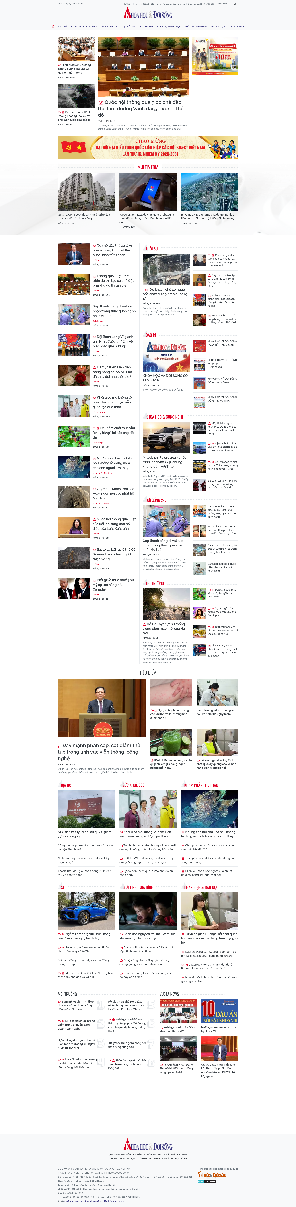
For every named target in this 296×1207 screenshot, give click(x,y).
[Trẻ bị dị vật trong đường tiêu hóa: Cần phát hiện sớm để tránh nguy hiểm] (199, 531)
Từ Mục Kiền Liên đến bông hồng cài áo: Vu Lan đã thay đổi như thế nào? (112, 372)
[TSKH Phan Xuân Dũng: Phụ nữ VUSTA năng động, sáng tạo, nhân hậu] (178, 1048)
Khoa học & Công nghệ (84, 26)
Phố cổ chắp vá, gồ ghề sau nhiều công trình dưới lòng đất (127, 1064)
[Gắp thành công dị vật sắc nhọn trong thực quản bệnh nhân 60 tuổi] (74, 314)
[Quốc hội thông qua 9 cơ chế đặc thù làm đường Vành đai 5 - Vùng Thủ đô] (143, 67)
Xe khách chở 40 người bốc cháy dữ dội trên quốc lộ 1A (165, 293)
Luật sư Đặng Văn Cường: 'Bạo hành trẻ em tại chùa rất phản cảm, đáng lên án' (209, 953)
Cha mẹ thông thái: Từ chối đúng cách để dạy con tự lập (146, 975)
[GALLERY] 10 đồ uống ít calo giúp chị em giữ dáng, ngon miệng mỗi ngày (171, 763)
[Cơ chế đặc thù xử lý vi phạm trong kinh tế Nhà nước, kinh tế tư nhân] (74, 254)
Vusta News (169, 994)
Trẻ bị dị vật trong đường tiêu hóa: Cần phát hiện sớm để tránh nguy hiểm (222, 530)
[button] (225, 994)
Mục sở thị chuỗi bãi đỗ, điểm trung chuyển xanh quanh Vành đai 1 (77, 1024)
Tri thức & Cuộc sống (212, 1174)
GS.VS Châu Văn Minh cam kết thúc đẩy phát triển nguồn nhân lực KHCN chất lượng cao (218, 1070)
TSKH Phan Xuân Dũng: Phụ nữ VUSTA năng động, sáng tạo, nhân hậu (177, 1068)
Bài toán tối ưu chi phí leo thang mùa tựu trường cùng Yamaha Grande (222, 484)
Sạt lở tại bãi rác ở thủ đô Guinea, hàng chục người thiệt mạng (114, 554)
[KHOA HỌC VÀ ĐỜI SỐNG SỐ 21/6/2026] (166, 356)
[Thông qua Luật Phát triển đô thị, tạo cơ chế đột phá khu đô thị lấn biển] (74, 284)
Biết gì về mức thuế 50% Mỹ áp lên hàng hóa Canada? (113, 584)
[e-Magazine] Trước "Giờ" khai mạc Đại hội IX (177, 1029)
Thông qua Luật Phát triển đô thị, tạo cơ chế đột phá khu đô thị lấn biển (113, 280)
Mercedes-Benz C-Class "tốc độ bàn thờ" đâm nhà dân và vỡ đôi (85, 975)
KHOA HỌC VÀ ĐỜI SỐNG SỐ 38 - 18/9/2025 (222, 399)
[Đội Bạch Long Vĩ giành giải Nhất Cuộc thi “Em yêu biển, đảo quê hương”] (74, 345)
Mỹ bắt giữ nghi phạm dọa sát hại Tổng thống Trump (83, 962)
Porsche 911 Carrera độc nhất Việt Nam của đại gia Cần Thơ (84, 949)
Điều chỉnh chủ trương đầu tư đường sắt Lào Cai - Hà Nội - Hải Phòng (75, 68)
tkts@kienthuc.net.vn (114, 1200)
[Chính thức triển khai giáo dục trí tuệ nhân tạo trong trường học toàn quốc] (199, 550)
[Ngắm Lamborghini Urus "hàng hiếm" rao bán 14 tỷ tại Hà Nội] (86, 911)
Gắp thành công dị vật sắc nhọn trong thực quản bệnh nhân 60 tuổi (114, 311)
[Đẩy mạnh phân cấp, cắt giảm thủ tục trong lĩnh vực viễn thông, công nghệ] (199, 280)
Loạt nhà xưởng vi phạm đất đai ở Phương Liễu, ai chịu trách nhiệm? (206, 966)
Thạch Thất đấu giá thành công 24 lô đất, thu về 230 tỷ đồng (84, 872)
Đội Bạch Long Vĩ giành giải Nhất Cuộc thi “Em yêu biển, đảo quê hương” (113, 341)
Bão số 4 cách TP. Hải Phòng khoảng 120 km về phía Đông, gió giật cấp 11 (75, 115)
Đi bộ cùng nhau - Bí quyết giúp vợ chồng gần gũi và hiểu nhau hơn (144, 962)
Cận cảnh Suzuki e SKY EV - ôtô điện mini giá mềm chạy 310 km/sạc (222, 447)
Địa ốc (66, 785)
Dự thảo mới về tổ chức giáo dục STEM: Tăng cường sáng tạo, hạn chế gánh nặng (222, 511)
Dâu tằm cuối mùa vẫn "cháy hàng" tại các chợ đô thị (114, 432)
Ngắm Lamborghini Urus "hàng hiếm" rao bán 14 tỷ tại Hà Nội (84, 936)
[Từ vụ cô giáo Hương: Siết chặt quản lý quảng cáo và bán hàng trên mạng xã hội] (217, 742)
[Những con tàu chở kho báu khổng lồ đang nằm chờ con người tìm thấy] (74, 467)
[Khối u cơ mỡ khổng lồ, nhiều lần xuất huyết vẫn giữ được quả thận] (74, 406)
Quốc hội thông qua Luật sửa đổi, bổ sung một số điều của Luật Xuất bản (114, 524)
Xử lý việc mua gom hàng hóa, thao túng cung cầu (127, 1045)
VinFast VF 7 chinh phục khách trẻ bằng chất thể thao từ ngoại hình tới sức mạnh (222, 650)
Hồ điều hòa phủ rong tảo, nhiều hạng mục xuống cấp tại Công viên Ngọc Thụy (126, 1005)
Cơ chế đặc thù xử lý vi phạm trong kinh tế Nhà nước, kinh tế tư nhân (112, 250)
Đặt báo (128, 3)
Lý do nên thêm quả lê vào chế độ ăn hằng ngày (146, 872)
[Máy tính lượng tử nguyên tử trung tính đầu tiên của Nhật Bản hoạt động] (199, 428)
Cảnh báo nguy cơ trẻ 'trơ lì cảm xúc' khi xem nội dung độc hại (147, 936)
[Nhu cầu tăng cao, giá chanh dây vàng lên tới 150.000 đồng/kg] (199, 631)
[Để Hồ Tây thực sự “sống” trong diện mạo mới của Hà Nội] (166, 604)
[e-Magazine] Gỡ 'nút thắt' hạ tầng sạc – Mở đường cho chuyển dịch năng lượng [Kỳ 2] (127, 1025)
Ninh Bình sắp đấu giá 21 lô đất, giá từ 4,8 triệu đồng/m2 (84, 860)
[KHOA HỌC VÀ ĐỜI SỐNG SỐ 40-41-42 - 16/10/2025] (199, 364)
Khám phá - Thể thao (102, 473)
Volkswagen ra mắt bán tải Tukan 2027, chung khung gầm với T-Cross (223, 465)
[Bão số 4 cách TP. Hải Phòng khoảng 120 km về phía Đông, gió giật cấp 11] (76, 96)
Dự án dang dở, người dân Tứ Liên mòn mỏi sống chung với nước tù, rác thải (77, 1043)
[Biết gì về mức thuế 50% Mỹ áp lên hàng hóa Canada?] (74, 588)
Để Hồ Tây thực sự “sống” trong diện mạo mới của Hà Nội (164, 628)
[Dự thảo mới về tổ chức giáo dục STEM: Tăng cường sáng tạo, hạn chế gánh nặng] (199, 511)
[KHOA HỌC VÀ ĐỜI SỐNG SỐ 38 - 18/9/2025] (199, 402)
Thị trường (128, 26)
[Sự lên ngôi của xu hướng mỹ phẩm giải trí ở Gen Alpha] (199, 613)
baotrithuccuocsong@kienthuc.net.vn (83, 1200)
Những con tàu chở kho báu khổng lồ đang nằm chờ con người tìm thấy (113, 463)
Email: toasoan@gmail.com (171, 3)
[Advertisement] (148, 1103)
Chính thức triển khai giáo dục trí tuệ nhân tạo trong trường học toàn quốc (222, 549)
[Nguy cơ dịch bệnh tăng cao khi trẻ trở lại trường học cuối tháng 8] (171, 692)
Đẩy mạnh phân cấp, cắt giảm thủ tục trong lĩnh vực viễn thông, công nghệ (222, 280)
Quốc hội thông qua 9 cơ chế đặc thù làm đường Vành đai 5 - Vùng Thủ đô (141, 108)
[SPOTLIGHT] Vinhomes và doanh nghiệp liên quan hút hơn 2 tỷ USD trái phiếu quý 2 (208, 216)
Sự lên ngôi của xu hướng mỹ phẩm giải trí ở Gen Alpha (222, 612)
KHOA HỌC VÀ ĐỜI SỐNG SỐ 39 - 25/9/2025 (222, 380)
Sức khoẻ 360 (218, 26)
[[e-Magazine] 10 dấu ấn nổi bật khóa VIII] (219, 1011)
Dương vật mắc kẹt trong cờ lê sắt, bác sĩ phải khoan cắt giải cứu (147, 949)
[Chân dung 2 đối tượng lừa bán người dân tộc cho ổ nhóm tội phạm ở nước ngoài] (199, 260)
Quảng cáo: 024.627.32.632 (201, 3)
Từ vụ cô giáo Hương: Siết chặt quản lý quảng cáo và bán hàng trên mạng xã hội (216, 763)
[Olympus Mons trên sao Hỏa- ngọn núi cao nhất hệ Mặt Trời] (74, 497)
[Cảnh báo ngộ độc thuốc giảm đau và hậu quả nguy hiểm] (199, 568)
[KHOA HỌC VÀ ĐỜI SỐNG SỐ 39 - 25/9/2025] (199, 383)
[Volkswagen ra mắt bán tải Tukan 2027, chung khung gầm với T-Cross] (199, 466)
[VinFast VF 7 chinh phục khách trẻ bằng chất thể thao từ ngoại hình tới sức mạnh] (199, 650)
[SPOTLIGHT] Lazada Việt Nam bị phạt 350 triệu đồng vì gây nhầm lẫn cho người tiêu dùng (146, 218)
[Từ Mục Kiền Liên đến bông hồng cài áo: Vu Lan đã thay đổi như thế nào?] (74, 375)
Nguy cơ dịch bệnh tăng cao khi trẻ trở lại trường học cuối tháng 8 (169, 714)
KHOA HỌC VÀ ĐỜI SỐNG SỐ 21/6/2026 (165, 378)
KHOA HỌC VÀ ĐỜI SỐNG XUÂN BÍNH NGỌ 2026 (222, 343)
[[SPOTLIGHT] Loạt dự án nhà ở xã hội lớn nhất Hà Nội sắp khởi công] (86, 192)
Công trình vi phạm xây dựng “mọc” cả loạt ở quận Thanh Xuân (86, 847)
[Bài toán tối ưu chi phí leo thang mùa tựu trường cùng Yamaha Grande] (199, 485)
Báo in (151, 335)
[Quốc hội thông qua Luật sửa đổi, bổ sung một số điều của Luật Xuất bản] (74, 527)
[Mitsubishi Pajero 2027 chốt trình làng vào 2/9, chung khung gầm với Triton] (166, 437)
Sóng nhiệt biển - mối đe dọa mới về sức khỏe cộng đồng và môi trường (76, 1005)
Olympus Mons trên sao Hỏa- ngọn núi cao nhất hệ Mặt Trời (113, 493)
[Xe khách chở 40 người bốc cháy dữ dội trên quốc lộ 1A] (166, 269)
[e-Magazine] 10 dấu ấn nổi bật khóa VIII (218, 1029)
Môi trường (146, 26)
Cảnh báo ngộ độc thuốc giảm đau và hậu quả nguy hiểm (222, 567)
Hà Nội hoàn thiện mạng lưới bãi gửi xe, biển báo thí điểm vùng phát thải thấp (77, 1063)
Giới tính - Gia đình (196, 26)
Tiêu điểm (148, 672)
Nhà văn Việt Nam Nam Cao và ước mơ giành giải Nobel (209, 979)
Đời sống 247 (109, 26)
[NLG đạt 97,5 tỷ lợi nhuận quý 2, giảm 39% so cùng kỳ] (86, 809)
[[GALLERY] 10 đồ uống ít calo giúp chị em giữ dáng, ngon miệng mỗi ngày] (171, 742)
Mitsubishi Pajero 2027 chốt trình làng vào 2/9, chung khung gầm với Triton (164, 461)
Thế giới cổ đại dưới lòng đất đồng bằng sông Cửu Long (209, 860)
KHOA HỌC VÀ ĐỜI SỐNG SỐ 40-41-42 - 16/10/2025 (222, 363)
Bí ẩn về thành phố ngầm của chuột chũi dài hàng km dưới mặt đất (206, 872)
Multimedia (237, 26)
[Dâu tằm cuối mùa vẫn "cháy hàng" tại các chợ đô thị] (74, 436)
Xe (63, 887)
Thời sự (62, 26)
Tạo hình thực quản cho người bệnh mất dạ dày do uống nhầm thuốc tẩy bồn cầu (147, 847)
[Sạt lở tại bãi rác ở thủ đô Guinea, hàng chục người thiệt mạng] (74, 558)
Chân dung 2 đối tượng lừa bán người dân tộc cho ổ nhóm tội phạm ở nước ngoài (222, 260)
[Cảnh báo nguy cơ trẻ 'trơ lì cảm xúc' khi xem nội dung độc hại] (148, 911)
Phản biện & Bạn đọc (169, 26)
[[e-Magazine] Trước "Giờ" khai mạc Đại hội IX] (178, 1011)
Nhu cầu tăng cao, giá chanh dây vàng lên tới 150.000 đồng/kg (223, 630)
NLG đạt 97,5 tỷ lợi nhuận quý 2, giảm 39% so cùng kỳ (84, 834)
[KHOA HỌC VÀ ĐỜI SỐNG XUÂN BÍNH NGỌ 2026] (199, 346)
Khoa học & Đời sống (148, 13)
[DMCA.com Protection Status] (207, 1181)
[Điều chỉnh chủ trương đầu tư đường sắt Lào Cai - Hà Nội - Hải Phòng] (76, 49)
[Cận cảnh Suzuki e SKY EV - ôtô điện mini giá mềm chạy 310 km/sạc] (199, 448)
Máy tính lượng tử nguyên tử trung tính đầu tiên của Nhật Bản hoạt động (222, 428)
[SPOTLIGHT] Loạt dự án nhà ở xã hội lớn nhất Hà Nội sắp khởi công (84, 216)
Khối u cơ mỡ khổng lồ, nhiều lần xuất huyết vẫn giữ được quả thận (113, 402)
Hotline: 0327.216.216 (144, 3)
